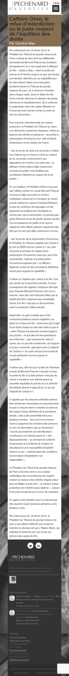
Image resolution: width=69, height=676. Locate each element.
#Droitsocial (21, 599)
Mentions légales (22, 672)
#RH (58, 596)
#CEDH (38, 596)
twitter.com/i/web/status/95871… (29, 620)
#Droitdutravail (32, 617)
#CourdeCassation (40, 610)
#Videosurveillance (23, 596)
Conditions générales (45, 672)
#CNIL (28, 599)
